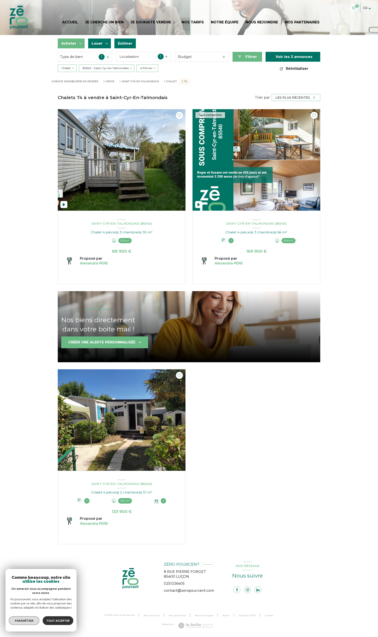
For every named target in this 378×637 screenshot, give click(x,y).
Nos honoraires (152, 615)
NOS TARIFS (193, 22)
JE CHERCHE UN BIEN (104, 22)
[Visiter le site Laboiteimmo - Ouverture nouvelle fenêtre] (195, 625)
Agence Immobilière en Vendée (75, 81)
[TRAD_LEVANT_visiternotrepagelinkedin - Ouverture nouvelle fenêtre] (257, 589)
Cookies (269, 615)
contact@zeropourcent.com (189, 590)
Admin (226, 615)
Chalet (171, 81)
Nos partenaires (177, 615)
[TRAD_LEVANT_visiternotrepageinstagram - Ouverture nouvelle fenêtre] (247, 589)
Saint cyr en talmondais (140, 81)
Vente (110, 81)
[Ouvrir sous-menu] (174, 22)
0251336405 (174, 583)
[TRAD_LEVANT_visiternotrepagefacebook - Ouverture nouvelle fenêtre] (236, 589)
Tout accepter (58, 621)
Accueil (70, 22)
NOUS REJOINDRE (261, 22)
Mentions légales (204, 615)
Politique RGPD (247, 615)
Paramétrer (24, 621)
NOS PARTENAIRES (302, 22)
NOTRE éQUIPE (224, 22)
